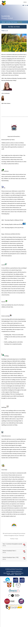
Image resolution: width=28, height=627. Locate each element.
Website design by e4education (14, 571)
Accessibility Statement (17, 573)
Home (3, 22)
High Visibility (10, 574)
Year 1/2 (20, 22)
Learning (8, 22)
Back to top (18, 574)
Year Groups (14, 22)
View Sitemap (6, 573)
